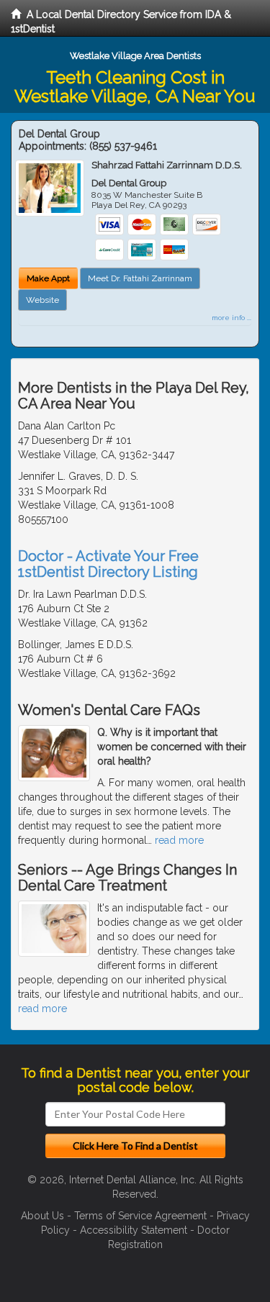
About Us (42, 1215)
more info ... (231, 318)
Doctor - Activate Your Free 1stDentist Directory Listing (108, 564)
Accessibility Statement (133, 1230)
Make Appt (48, 278)
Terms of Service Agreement (140, 1215)
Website (42, 300)
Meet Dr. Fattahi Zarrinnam (140, 278)
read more (179, 840)
